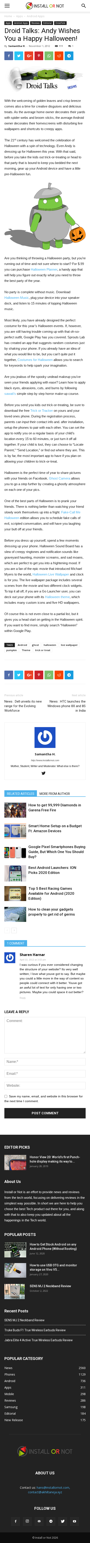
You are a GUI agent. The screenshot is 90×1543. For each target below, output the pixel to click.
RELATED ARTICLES (20, 793)
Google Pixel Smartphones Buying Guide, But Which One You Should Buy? (56, 852)
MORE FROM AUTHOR (55, 793)
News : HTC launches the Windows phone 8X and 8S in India (66, 706)
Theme (26, 650)
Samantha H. (16, 46)
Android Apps (35, 16)
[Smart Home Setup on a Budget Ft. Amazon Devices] (15, 831)
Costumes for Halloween (35, 360)
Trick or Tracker (41, 410)
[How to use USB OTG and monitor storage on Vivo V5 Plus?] (15, 1270)
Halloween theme (57, 597)
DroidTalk (60, 23)
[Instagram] (27, 1521)
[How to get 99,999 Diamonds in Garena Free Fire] (15, 810)
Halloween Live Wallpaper (51, 574)
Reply (23, 998)
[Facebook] (15, 1521)
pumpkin (11, 650)
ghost (35, 645)
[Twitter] (45, 773)
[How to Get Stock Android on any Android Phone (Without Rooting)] (15, 1249)
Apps (19, 16)
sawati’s (10, 393)
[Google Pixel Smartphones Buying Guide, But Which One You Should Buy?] (15, 851)
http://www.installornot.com (45, 760)
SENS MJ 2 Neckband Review (50, 1286)
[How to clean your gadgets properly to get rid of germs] (15, 914)
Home (8, 16)
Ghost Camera (59, 478)
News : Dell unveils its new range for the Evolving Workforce (23, 706)
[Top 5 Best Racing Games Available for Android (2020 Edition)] (15, 893)
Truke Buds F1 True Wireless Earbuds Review (35, 1330)
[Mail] (39, 1521)
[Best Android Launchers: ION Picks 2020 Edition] (15, 873)
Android (22, 645)
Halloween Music (16, 297)
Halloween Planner (44, 269)
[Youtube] (74, 1521)
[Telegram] (51, 1521)
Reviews (35, 23)
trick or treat (42, 650)
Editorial (47, 23)
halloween (50, 645)
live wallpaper (69, 645)
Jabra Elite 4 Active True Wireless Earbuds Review (38, 1340)
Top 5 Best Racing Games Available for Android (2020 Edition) (51, 893)
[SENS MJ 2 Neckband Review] (14, 1291)
